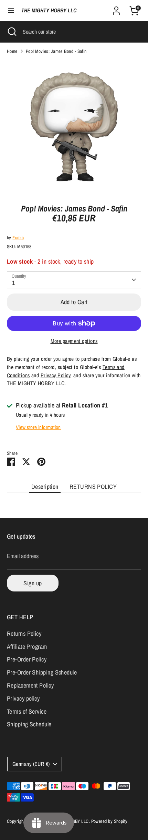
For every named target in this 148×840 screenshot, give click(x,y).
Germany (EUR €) (31, 764)
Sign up (32, 583)
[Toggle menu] (11, 10)
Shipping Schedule (29, 724)
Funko (18, 237)
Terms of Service (26, 711)
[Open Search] (11, 31)
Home (12, 51)
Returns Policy (24, 633)
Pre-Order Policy (26, 659)
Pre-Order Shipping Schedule (42, 672)
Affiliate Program (27, 646)
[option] (74, 127)
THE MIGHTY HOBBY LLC (48, 10)
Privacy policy (23, 698)
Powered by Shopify (109, 821)
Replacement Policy (30, 685)
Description (45, 486)
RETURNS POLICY (93, 486)
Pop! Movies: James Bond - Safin (56, 51)
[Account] (116, 8)
